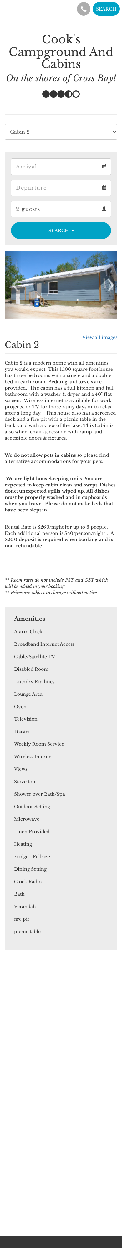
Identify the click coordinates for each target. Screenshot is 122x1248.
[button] (13, 285)
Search (58, 230)
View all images (99, 337)
